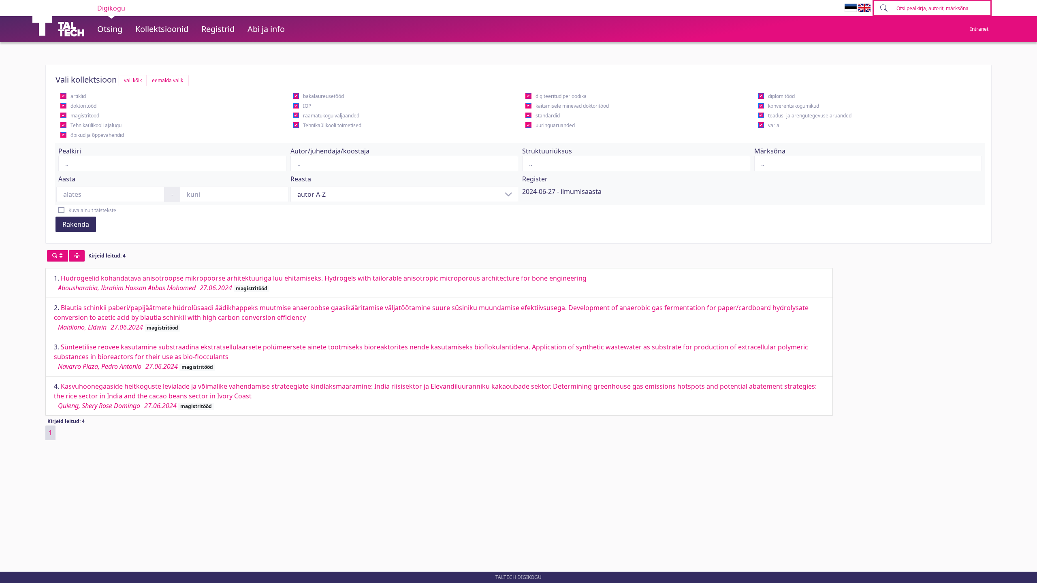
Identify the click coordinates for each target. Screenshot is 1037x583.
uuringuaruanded (555, 125)
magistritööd (84, 115)
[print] (77, 256)
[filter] (57, 256)
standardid (548, 115)
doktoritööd (83, 105)
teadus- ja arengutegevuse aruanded (809, 115)
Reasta (300, 178)
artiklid (78, 96)
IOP (307, 105)
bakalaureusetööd (323, 96)
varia (773, 125)
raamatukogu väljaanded (331, 115)
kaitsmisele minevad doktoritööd (572, 105)
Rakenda (75, 224)
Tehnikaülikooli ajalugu (96, 125)
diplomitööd (781, 96)
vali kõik (133, 80)
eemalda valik (167, 80)
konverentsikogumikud (793, 105)
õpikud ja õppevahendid (97, 135)
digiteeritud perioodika (561, 96)
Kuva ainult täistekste (92, 210)
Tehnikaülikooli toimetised (332, 125)
